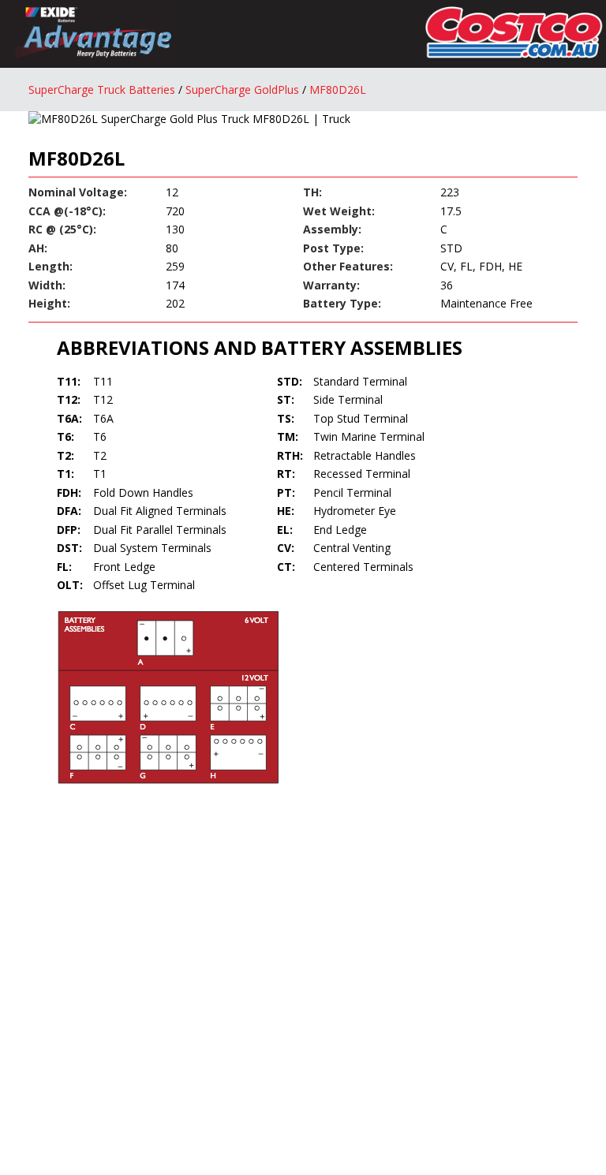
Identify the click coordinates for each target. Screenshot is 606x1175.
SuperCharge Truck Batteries (101, 89)
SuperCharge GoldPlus (242, 89)
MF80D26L (337, 89)
